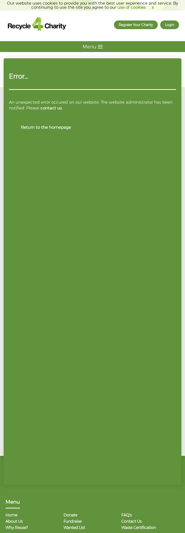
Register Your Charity (136, 25)
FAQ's (126, 515)
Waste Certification (138, 528)
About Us (14, 522)
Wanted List (74, 528)
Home (11, 515)
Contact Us (131, 522)
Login (169, 25)
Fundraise (73, 522)
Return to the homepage (46, 127)
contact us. (51, 108)
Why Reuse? (17, 528)
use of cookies (132, 7)
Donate (70, 515)
